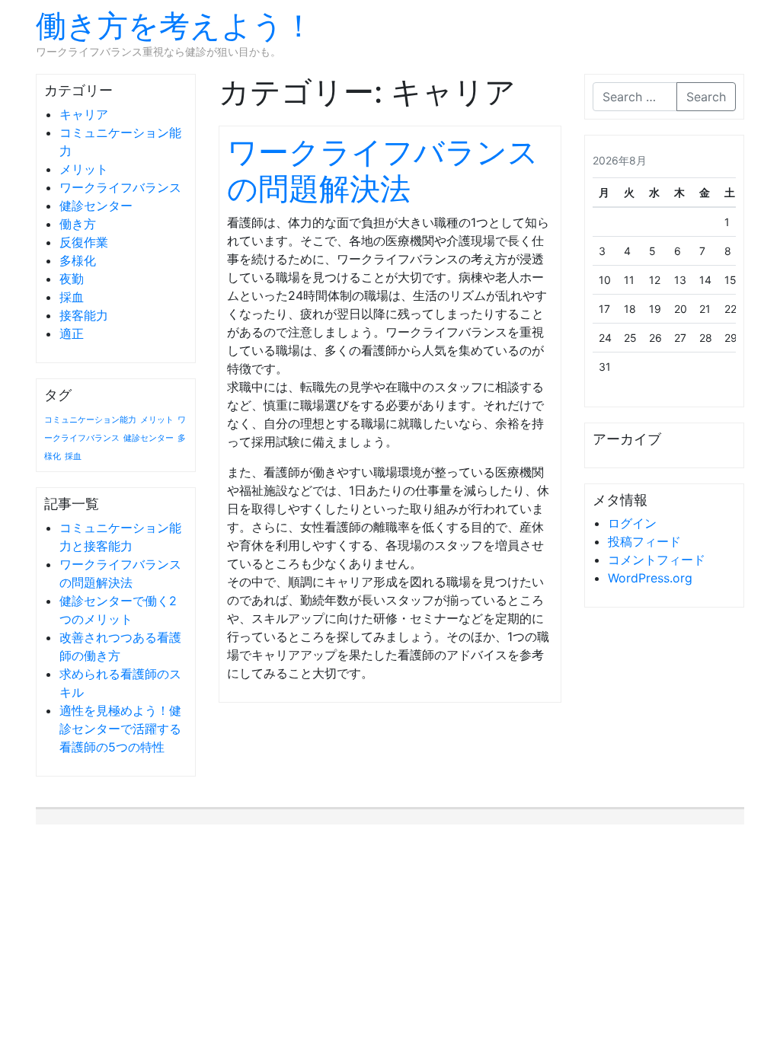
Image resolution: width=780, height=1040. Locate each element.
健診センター (96, 205)
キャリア (83, 114)
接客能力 (83, 315)
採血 (71, 297)
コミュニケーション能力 (90, 420)
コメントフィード (656, 559)
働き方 (77, 223)
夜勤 (71, 278)
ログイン (632, 523)
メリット (83, 169)
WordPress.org (650, 577)
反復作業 (83, 242)
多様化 (77, 260)
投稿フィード (644, 541)
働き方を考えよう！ (175, 25)
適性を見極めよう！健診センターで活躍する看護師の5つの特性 (120, 728)
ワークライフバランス (120, 187)
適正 (71, 333)
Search (706, 96)
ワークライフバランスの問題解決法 (383, 170)
